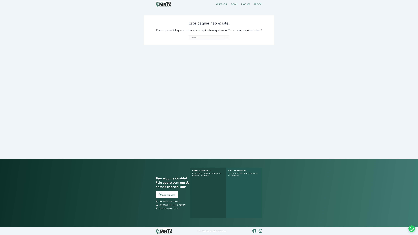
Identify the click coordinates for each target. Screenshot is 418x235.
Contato (258, 4)
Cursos (234, 4)
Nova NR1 (245, 4)
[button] (411, 228)
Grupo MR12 (221, 4)
